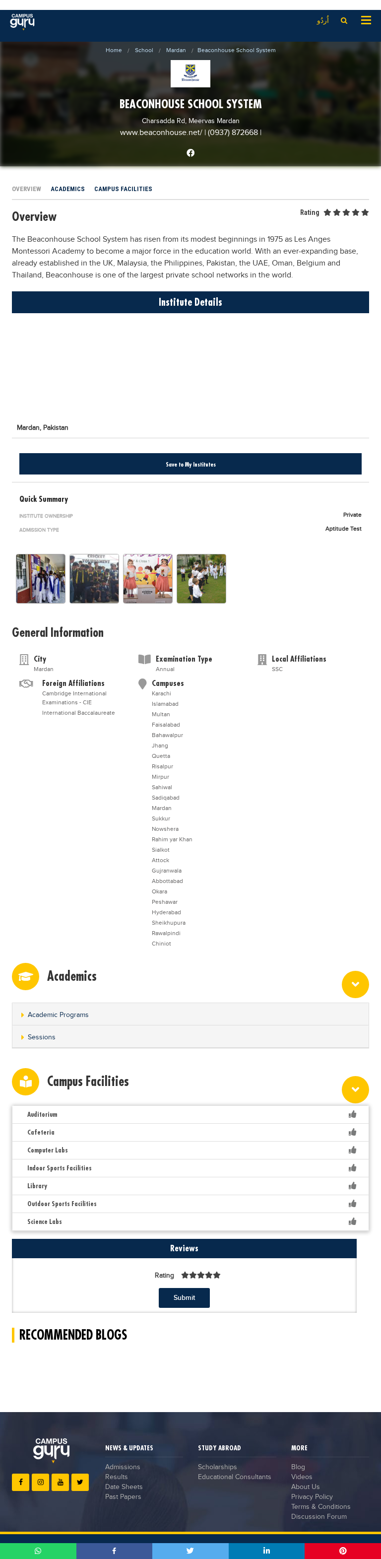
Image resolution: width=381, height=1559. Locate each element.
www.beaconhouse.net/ (162, 132)
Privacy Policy (312, 1497)
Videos (302, 1477)
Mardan (176, 50)
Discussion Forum (319, 1517)
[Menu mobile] (366, 19)
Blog (298, 1467)
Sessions (42, 1037)
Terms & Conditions (321, 1507)
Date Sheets (124, 1487)
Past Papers (123, 1497)
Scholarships (217, 1467)
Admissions (122, 1467)
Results (116, 1477)
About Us (305, 1487)
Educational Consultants (234, 1477)
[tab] (190, 1014)
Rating (309, 212)
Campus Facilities (123, 189)
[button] (190, 1014)
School (144, 50)
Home (114, 50)
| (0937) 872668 (231, 132)
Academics (68, 189)
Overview (26, 189)
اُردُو (323, 21)
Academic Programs (58, 1015)
